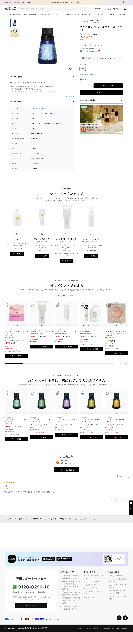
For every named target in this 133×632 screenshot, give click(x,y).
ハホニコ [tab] (73, 295)
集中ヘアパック (42, 240)
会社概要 (17, 2)
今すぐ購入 (101, 92)
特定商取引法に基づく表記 (110, 628)
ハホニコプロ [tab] (61, 295)
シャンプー (17, 239)
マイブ (33, 118)
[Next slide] (125, 363)
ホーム (7, 519)
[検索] (87, 8)
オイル (88, 34)
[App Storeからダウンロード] (48, 559)
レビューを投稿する (66, 470)
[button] (86, 37)
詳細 (78, 2)
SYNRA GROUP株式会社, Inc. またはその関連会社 (31, 628)
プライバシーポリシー (92, 628)
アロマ (33, 143)
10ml (82, 69)
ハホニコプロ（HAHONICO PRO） (42, 114)
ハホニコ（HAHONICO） (39, 109)
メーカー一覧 (16, 519)
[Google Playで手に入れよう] (64, 559)
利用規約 (8, 2)
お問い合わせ (26, 2)
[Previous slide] (119, 363)
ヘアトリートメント (66, 240)
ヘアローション (91, 240)
